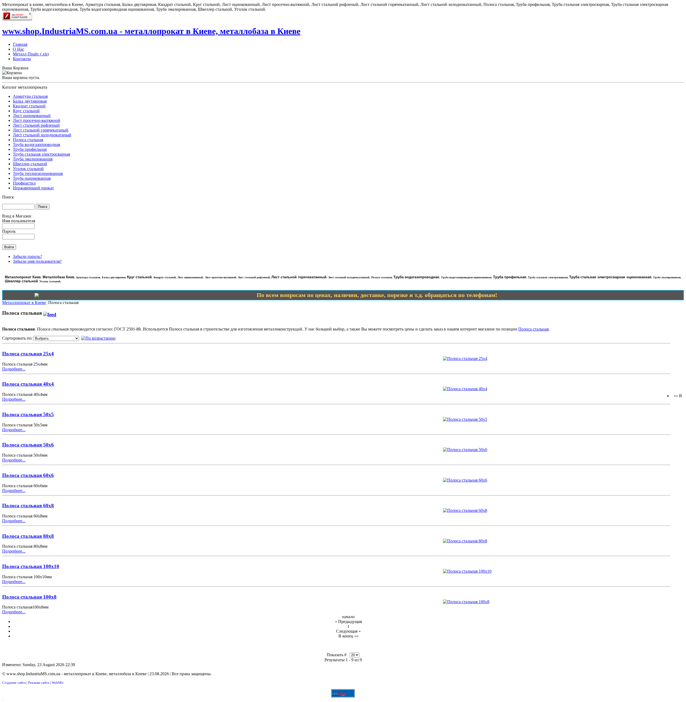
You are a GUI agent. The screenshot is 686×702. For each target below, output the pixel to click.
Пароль (9, 231)
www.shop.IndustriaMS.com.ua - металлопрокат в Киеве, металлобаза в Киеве (151, 31)
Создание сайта (14, 683)
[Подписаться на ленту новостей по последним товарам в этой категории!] (49, 313)
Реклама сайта (38, 683)
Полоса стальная (533, 329)
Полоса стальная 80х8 (28, 536)
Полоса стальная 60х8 (28, 505)
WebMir (58, 683)
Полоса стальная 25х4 (28, 353)
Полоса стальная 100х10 (30, 566)
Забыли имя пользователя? (37, 261)
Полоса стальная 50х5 (28, 414)
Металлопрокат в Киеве (24, 302)
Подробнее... (13, 369)
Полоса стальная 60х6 (28, 475)
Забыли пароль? (27, 256)
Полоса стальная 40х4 (28, 384)
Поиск (8, 197)
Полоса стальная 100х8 (29, 597)
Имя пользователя (18, 221)
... (3, 698)
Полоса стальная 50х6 (28, 445)
